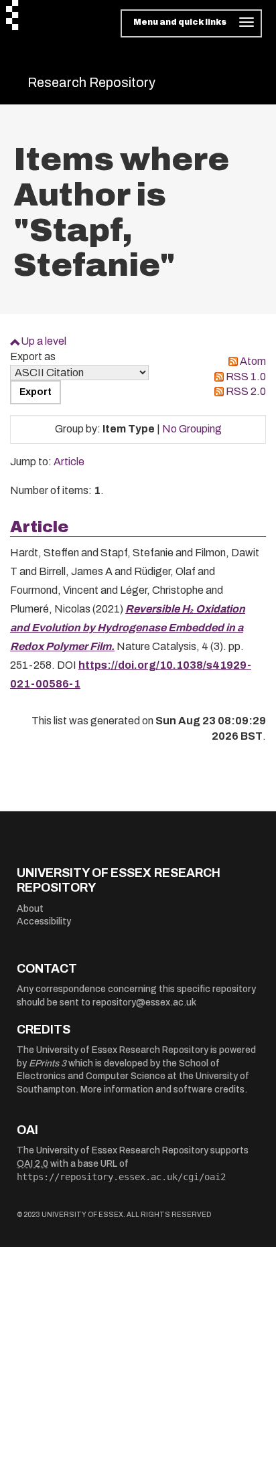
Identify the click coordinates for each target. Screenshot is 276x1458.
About (30, 909)
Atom (253, 361)
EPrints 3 (47, 1063)
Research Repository (91, 82)
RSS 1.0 (246, 376)
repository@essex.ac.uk (144, 1002)
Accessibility (44, 921)
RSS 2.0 (246, 391)
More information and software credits (162, 1089)
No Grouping (192, 428)
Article (69, 461)
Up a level (43, 341)
